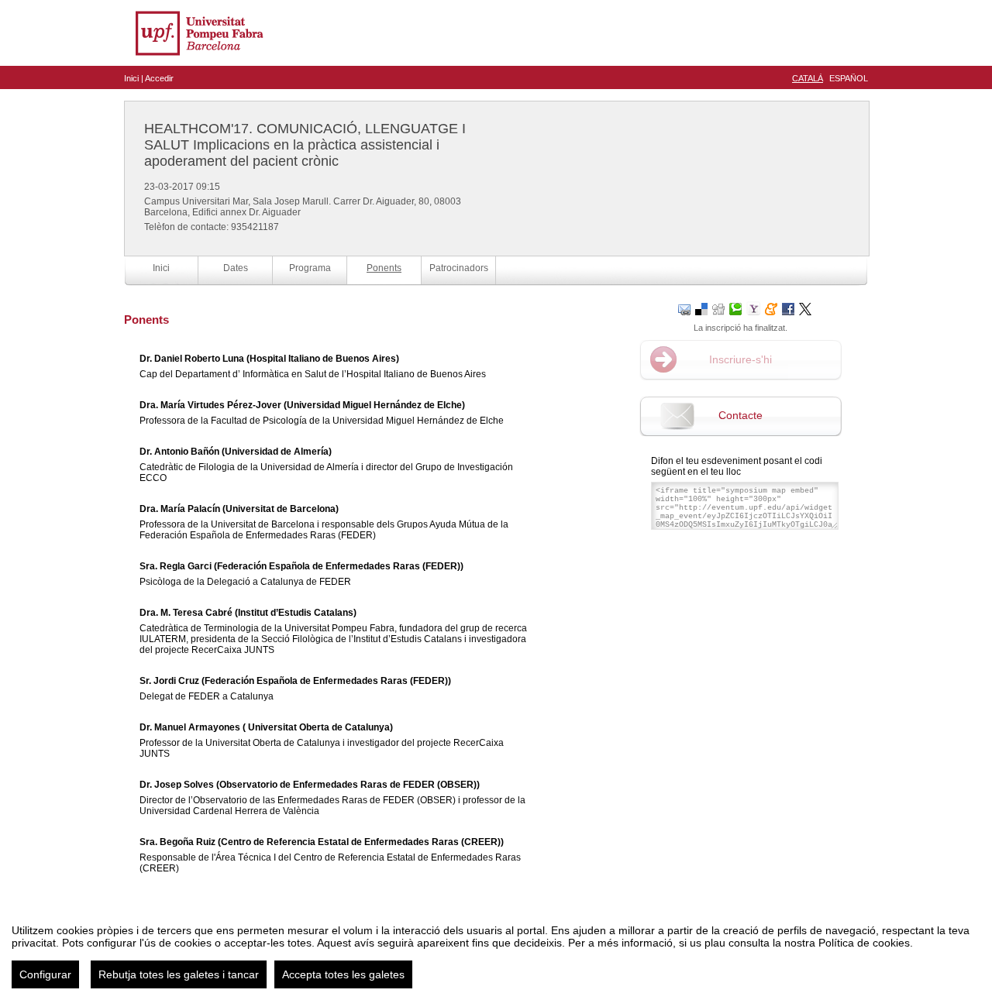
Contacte (740, 415)
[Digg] (718, 307)
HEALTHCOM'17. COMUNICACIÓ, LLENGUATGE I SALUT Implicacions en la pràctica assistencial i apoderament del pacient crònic (305, 145)
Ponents (384, 268)
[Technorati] (735, 307)
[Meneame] (771, 307)
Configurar (45, 974)
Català (807, 78)
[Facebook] (788, 307)
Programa (310, 268)
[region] (496, 950)
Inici (131, 78)
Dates (235, 268)
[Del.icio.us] (701, 307)
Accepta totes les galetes (343, 974)
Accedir (159, 78)
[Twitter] (805, 307)
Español (848, 78)
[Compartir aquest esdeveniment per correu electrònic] (684, 307)
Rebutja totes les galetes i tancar (178, 974)
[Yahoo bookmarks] (753, 307)
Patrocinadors (458, 268)
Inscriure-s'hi (740, 359)
